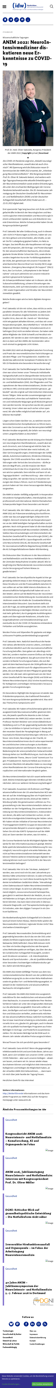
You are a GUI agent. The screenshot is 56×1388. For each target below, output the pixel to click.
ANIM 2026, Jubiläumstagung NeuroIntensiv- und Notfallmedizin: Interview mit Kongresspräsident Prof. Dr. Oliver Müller (29, 1177)
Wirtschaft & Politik (11, 1344)
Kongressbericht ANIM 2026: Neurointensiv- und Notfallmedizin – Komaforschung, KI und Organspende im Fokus (28, 1139)
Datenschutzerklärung (38, 1337)
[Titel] (5, 19)
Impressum (34, 1334)
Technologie (8, 1331)
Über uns (33, 1331)
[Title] (16, 19)
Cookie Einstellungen (37, 1344)
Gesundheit (8, 1337)
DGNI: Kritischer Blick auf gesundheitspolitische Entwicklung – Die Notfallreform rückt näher (28, 1213)
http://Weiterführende (13, 1093)
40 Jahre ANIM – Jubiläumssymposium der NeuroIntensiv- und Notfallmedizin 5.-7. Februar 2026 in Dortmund (28, 1287)
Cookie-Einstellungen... (11, 1384)
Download (43, 153)
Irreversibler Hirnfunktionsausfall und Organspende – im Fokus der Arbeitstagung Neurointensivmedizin (27, 1249)
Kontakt (32, 1341)
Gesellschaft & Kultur (12, 1334)
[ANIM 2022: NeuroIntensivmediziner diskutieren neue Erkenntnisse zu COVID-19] (10, 19)
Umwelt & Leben (10, 1340)
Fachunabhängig (10, 1347)
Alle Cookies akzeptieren (42, 1384)
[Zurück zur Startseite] (28, 6)
